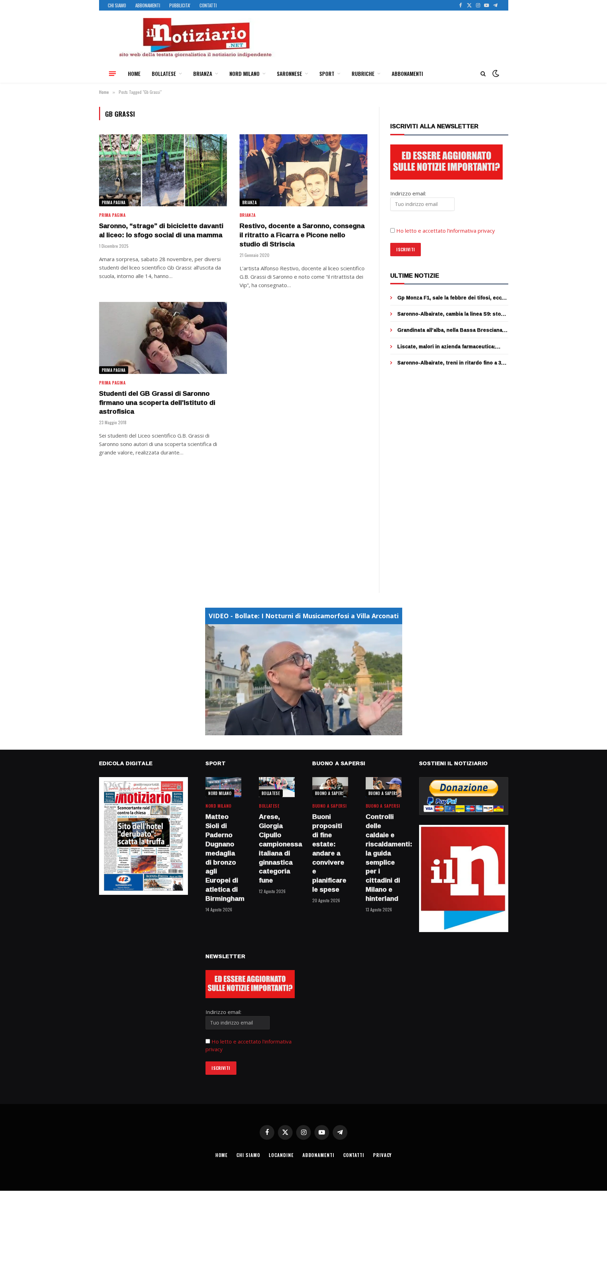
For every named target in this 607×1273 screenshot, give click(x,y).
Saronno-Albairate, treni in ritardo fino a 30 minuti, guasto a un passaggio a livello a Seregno (450, 362)
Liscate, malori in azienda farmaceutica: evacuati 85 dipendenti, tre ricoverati (446, 346)
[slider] (296, 729)
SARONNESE (289, 73)
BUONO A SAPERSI (330, 793)
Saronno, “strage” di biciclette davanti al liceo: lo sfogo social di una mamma (161, 230)
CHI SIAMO (117, 5)
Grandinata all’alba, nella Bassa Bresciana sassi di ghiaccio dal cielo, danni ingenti (449, 330)
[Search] (483, 74)
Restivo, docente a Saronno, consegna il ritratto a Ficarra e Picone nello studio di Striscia (302, 234)
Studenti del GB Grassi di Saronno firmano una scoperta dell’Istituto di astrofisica (157, 402)
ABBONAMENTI (147, 5)
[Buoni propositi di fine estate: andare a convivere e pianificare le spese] (330, 787)
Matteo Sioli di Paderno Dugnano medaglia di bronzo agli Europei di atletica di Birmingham (223, 857)
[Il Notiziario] (195, 37)
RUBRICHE (363, 73)
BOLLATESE (164, 73)
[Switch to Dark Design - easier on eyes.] (495, 73)
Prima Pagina (114, 202)
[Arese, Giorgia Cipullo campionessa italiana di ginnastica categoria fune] (277, 787)
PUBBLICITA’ (179, 5)
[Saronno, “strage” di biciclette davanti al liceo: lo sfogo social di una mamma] (163, 170)
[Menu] (112, 73)
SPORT (326, 73)
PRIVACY (382, 1154)
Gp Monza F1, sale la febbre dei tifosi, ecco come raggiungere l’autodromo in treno (451, 297)
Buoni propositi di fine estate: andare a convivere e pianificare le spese (329, 853)
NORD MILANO (244, 73)
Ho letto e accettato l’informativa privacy (445, 230)
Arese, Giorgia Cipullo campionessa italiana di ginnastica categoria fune (277, 848)
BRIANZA (202, 73)
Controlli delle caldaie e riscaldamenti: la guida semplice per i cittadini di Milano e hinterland (384, 857)
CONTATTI (208, 5)
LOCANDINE (281, 1154)
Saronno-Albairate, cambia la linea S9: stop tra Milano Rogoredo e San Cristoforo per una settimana (450, 313)
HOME (134, 73)
